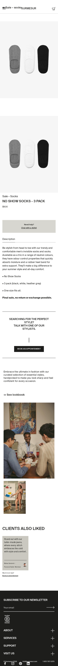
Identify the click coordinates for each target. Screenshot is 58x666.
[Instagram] (15, 663)
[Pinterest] (23, 663)
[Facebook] (7, 663)
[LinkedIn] (31, 663)
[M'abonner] (50, 607)
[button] (8, 239)
